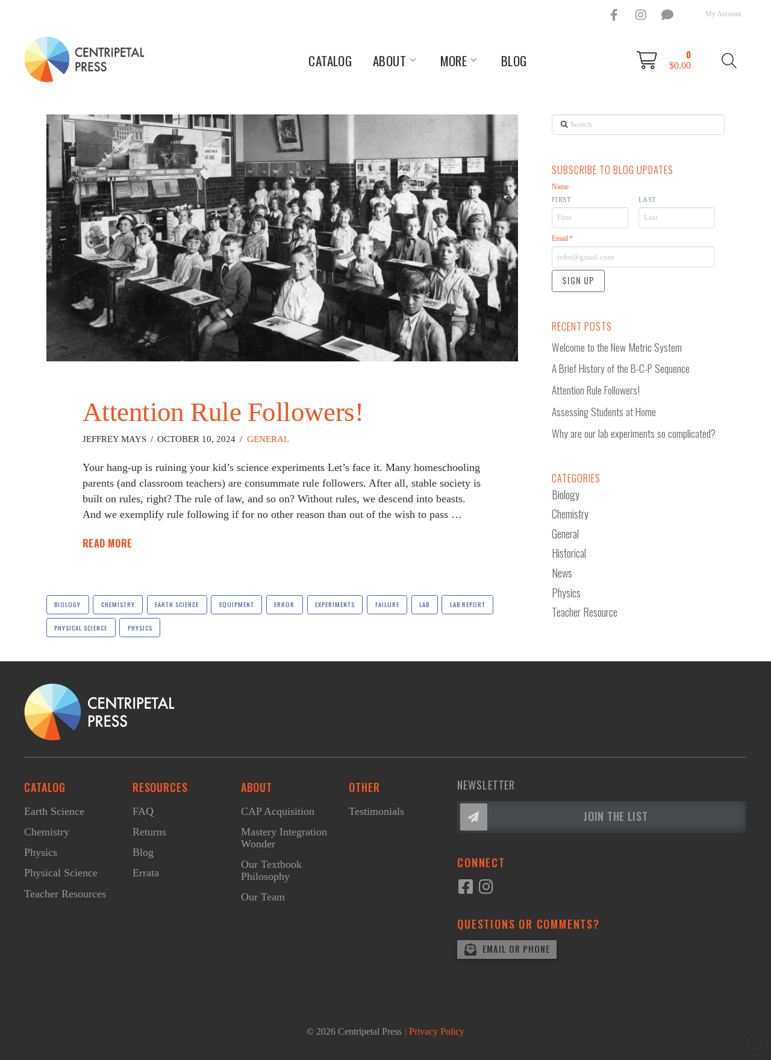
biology (67, 604)
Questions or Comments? (528, 924)
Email (562, 238)
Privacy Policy (436, 1031)
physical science (80, 627)
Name (560, 186)
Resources (160, 787)
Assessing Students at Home (604, 411)
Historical (569, 553)
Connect (481, 862)
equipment (236, 604)
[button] (667, 60)
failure (387, 604)
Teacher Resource (584, 612)
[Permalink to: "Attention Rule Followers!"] (282, 237)
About (257, 787)
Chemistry (570, 514)
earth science (177, 604)
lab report (467, 604)
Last (647, 199)
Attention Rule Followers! (223, 412)
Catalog (45, 787)
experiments (335, 604)
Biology (565, 494)
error (284, 604)
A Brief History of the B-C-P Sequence (621, 368)
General (268, 439)
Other (364, 787)
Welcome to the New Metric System (617, 347)
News (562, 573)
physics (140, 627)
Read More (108, 543)
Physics (566, 592)
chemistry (118, 604)
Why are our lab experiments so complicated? (634, 433)
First (562, 199)
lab (424, 604)
